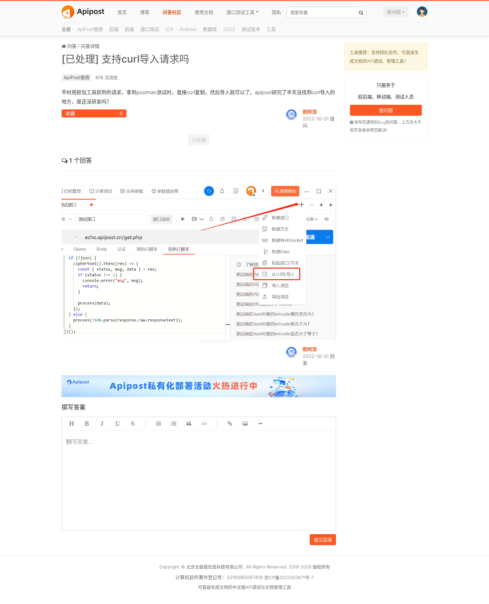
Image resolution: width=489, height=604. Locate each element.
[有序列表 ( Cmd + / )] (158, 423)
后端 (113, 29)
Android (188, 29)
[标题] (71, 423)
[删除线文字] (132, 423)
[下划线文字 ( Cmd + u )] (117, 423)
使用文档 (204, 12)
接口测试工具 (240, 12)
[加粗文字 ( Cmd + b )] (86, 423)
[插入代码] (204, 423)
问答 (72, 46)
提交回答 (323, 539)
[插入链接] (230, 423)
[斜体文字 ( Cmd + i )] (102, 423)
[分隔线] (260, 423)
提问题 (394, 12)
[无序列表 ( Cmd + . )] (173, 423)
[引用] (189, 423)
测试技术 (251, 29)
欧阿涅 (310, 111)
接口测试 (149, 29)
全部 (66, 29)
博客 (144, 12)
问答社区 (172, 12)
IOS (169, 29)
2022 (229, 29)
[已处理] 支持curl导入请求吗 (125, 59)
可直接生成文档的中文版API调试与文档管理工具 (244, 587)
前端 (129, 29)
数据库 (210, 29)
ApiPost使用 (90, 29)
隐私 (276, 12)
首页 (122, 12)
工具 (271, 29)
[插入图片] (245, 423)
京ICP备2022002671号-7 (289, 577)
